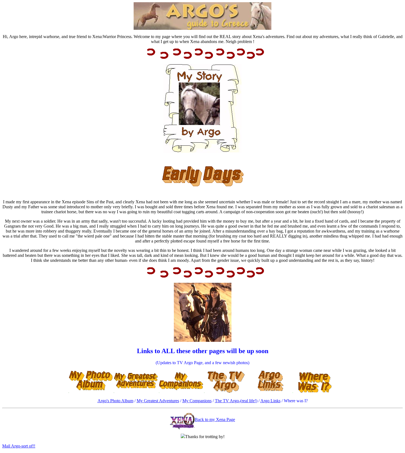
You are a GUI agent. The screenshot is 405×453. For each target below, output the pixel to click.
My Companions (197, 400)
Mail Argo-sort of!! (18, 446)
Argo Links (270, 400)
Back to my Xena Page (215, 419)
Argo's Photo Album (115, 400)
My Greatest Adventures (158, 400)
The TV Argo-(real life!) (236, 400)
